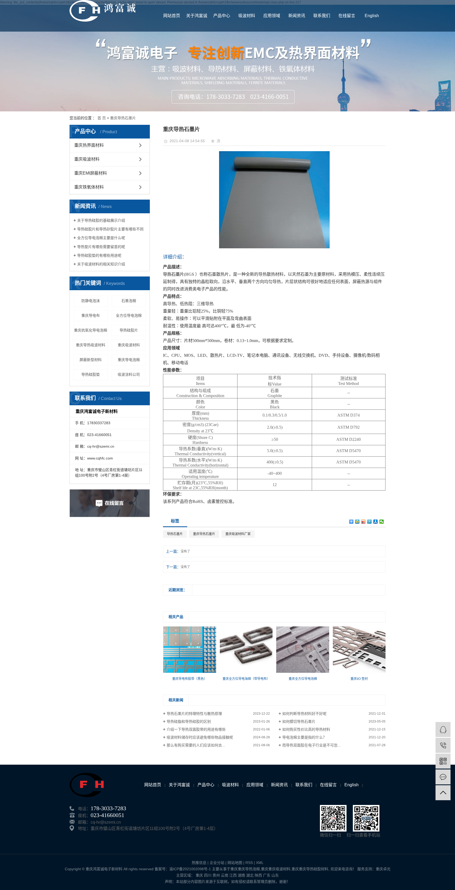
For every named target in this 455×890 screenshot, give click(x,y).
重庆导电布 (90, 315)
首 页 (101, 118)
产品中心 (221, 15)
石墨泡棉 (128, 301)
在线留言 (346, 15)
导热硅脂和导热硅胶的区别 (189, 721)
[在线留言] (443, 776)
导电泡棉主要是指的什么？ (304, 737)
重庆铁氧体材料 (89, 187)
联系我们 (321, 15)
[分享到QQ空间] (357, 522)
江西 (233, 875)
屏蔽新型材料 (91, 360)
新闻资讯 (296, 15)
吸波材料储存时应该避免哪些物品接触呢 (200, 737)
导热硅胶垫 (90, 374)
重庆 (199, 875)
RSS (249, 863)
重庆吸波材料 (87, 159)
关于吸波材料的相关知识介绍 (101, 264)
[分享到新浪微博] (363, 522)
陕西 (258, 875)
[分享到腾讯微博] (369, 522)
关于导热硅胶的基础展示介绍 (101, 220)
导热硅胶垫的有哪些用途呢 (99, 255)
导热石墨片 (175, 534)
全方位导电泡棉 (129, 315)
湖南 (241, 875)
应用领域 (271, 15)
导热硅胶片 (129, 330)
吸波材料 (246, 15)
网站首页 (171, 15)
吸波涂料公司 (129, 374)
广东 (266, 875)
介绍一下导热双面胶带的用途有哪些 (196, 729)
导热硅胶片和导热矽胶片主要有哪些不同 (110, 229)
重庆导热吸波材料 (90, 345)
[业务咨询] (443, 729)
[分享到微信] (381, 522)
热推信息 (199, 863)
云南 (224, 875)
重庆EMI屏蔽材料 (90, 173)
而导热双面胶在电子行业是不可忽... (311, 745)
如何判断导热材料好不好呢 (304, 713)
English (372, 15)
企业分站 (217, 863)
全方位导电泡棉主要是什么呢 (101, 238)
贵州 (216, 875)
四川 (207, 875)
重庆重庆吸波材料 (275, 869)
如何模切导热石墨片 (298, 721)
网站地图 (235, 863)
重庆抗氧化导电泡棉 (90, 330)
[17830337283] (443, 745)
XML (260, 863)
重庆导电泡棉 (129, 360)
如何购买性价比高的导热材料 (306, 729)
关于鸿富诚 (196, 15)
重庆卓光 (383, 869)
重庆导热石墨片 (123, 118)
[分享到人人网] (375, 522)
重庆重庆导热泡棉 (245, 869)
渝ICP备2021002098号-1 (190, 869)
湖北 (250, 875)
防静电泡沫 (90, 301)
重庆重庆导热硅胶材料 (309, 869)
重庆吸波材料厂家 (238, 534)
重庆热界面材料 (89, 145)
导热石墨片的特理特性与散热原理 (194, 713)
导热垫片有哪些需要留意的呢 (101, 247)
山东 (275, 875)
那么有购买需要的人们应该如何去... (196, 745)
